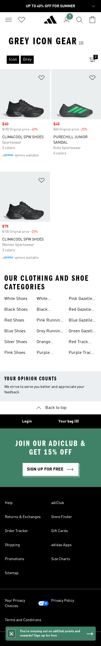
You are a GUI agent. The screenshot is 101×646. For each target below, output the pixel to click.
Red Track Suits (78, 342)
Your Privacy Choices (15, 603)
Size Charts (60, 559)
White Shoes (15, 299)
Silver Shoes (15, 342)
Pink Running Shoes (49, 321)
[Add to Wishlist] (41, 78)
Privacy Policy (62, 601)
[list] (42, 59)
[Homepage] (50, 21)
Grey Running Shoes (49, 331)
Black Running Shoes (45, 310)
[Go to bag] (92, 19)
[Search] (79, 19)
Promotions (14, 559)
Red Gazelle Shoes (80, 310)
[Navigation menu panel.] (8, 19)
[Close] (11, 633)
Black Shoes (16, 309)
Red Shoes (14, 320)
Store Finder (61, 517)
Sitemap (12, 573)
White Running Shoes (45, 299)
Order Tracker (16, 531)
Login (27, 421)
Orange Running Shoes (45, 342)
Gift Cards (59, 531)
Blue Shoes (15, 331)
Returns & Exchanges (23, 517)
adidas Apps (61, 545)
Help (9, 503)
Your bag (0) (68, 421)
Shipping (12, 545)
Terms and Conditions (23, 620)
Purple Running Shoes (45, 353)
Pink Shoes (14, 353)
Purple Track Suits (81, 353)
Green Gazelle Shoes (82, 331)
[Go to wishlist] (21, 19)
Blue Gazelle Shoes (80, 321)
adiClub (57, 503)
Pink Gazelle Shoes (80, 299)
